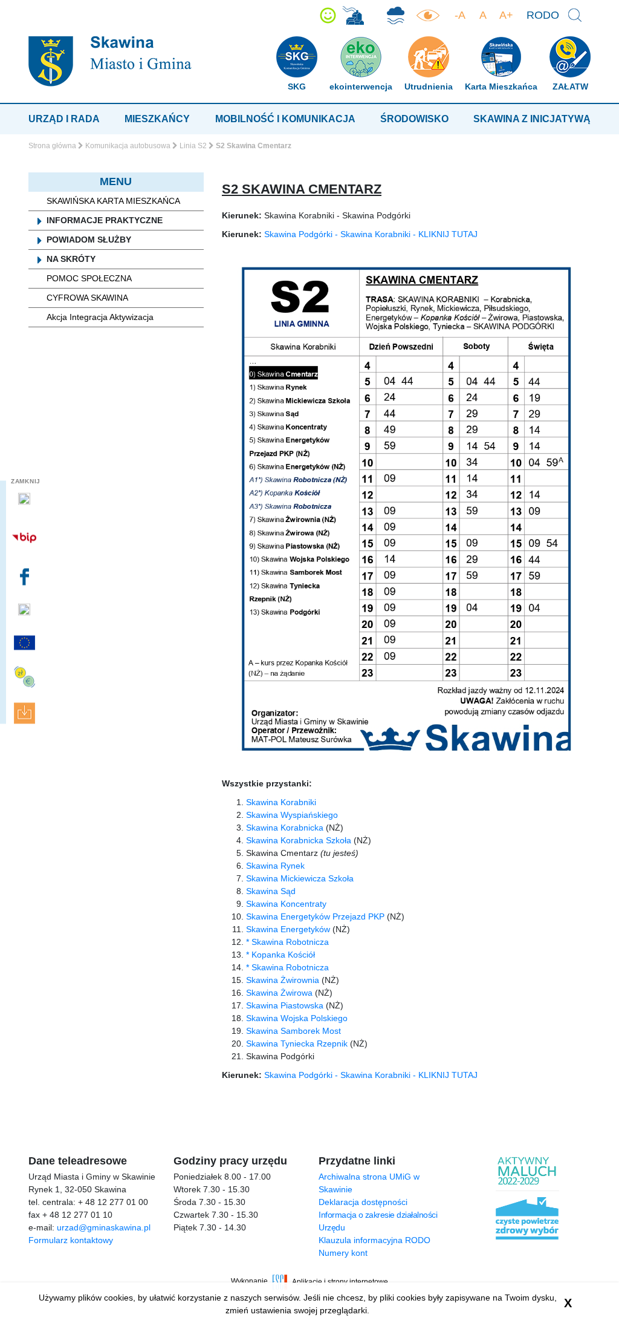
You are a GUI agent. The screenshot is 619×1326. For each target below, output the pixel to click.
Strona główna (52, 146)
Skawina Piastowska (284, 1005)
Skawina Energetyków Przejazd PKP (315, 916)
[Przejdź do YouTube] (25, 610)
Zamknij (26, 481)
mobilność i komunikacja (285, 119)
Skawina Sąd (271, 891)
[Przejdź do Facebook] (25, 576)
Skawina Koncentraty (286, 904)
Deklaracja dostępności (363, 1202)
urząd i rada (64, 119)
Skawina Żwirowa (279, 993)
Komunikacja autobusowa (127, 146)
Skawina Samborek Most (293, 1031)
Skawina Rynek (275, 865)
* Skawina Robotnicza (287, 942)
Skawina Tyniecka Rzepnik (297, 1043)
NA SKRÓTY (71, 259)
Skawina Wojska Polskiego (297, 1018)
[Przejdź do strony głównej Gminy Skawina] (110, 60)
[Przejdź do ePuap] (25, 499)
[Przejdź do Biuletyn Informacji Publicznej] (25, 537)
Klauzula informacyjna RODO (374, 1240)
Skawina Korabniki (281, 802)
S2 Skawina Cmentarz (301, 189)
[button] (328, 15)
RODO (543, 15)
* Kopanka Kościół (280, 954)
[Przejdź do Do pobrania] (25, 713)
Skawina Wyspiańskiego (292, 815)
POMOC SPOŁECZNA (89, 278)
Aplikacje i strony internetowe (340, 1281)
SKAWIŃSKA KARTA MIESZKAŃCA (113, 201)
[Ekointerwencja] (353, 15)
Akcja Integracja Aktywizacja (100, 317)
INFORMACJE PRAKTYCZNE (105, 220)
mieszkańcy (157, 119)
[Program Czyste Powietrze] (395, 15)
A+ (506, 15)
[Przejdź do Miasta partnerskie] (25, 642)
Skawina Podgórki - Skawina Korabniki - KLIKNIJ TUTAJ (371, 234)
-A (460, 15)
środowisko (414, 119)
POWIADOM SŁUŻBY (89, 239)
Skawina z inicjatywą (532, 119)
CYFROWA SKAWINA (87, 297)
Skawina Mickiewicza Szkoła (300, 878)
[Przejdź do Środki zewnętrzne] (25, 677)
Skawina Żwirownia (282, 980)
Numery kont (343, 1253)
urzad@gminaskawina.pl (104, 1227)
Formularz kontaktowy (70, 1240)
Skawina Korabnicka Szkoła (298, 840)
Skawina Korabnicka (284, 827)
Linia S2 (193, 146)
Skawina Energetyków (288, 929)
